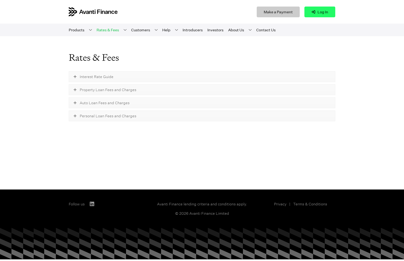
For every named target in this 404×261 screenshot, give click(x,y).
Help (166, 30)
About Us (236, 30)
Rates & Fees (108, 30)
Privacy (280, 204)
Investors (215, 30)
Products (76, 30)
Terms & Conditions (310, 204)
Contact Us (266, 30)
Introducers (193, 30)
